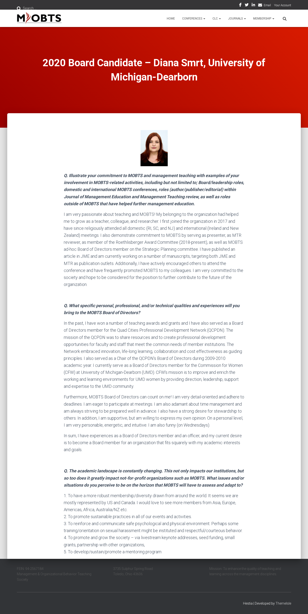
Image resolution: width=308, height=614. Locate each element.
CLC (215, 18)
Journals (236, 18)
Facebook (240, 5)
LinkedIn (253, 5)
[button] (204, 18)
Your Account (282, 5)
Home (171, 18)
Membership (262, 18)
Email (267, 5)
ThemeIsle (283, 603)
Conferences (192, 18)
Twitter (247, 5)
